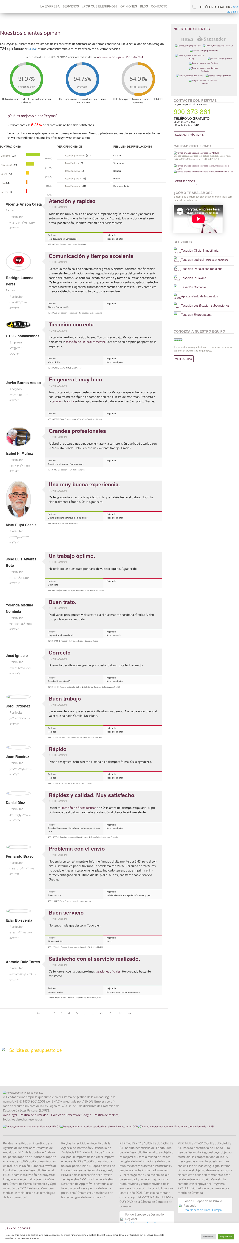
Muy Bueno (6, 165)
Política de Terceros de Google (71, 1115)
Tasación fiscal (72, 163)
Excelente (5, 156)
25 (101, 1013)
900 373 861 (232, 9)
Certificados (185, 181)
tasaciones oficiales (107, 971)
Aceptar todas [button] (226, 1236)
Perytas (12, 6)
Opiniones (128, 6)
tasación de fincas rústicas (79, 808)
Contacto (159, 6)
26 (111, 1013)
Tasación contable (74, 186)
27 (120, 1013)
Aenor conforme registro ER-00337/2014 (120, 57)
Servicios (71, 6)
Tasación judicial (73, 178)
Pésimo (4, 192)
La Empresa (50, 6)
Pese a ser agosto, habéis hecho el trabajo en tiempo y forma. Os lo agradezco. (100, 762)
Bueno (4, 174)
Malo (3, 183)
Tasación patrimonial (75, 155)
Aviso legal (10, 1115)
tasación (57, 401)
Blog (144, 6)
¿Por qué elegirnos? (99, 6)
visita (71, 401)
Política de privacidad (34, 1115)
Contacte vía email (189, 135)
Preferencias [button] (208, 1236)
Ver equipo (183, 359)
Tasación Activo (72, 171)
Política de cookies (106, 1115)
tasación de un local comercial (85, 342)
